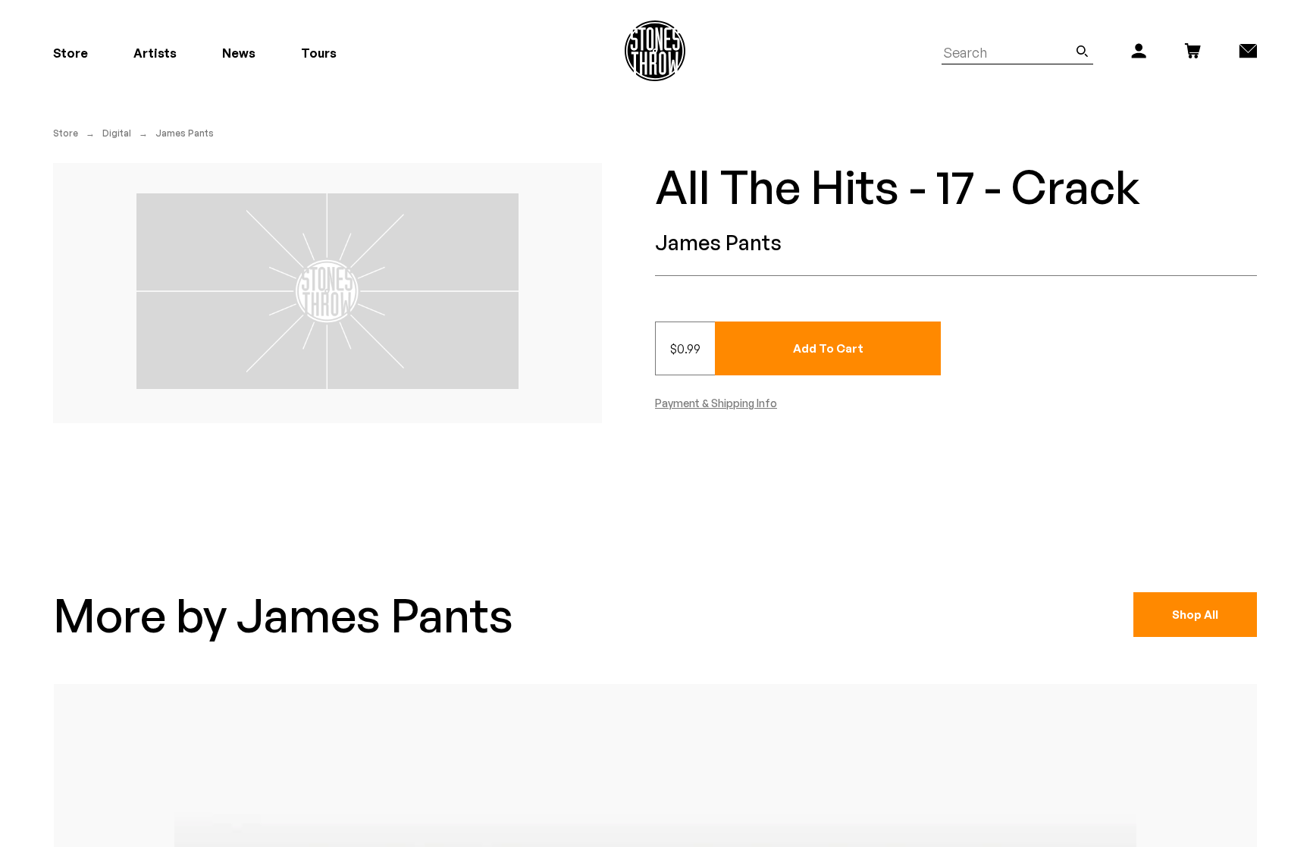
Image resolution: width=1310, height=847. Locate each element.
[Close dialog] (934, 255)
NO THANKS (803, 538)
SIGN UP (803, 493)
